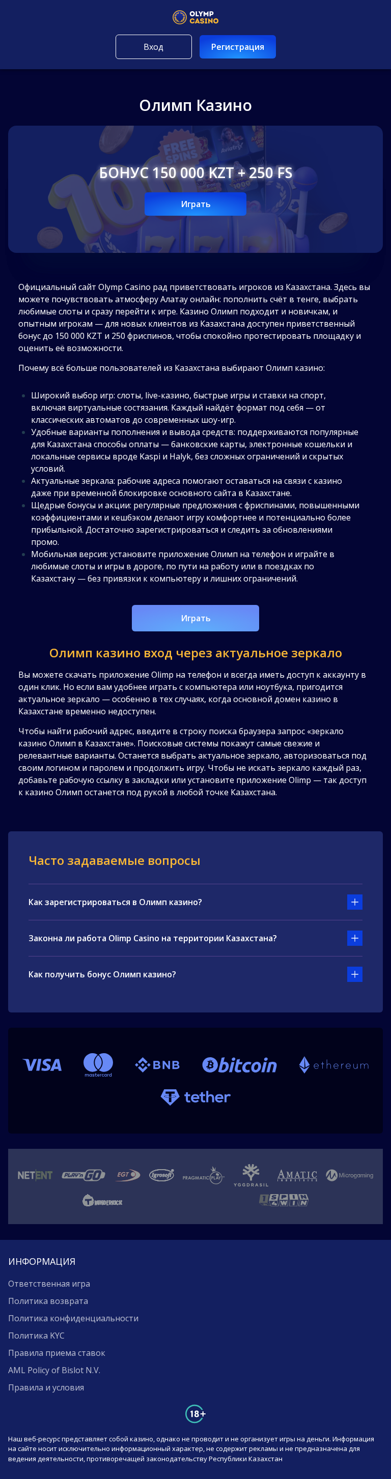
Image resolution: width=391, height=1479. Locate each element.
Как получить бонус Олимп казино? (102, 974)
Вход (153, 46)
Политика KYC (36, 1335)
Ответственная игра (49, 1283)
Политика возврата (48, 1301)
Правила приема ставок (56, 1352)
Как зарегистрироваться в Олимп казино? (115, 902)
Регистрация (237, 46)
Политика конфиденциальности (73, 1318)
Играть (196, 204)
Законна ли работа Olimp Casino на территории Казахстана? (153, 938)
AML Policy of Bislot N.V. (54, 1370)
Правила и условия (46, 1387)
